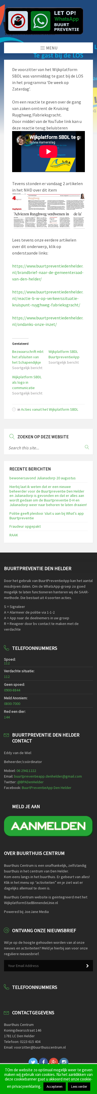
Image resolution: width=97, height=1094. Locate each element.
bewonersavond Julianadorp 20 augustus (42, 478)
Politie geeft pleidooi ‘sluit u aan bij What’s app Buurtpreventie (46, 515)
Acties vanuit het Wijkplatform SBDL (49, 409)
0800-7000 (12, 703)
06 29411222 (26, 770)
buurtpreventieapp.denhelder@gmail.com (48, 776)
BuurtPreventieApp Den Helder (46, 787)
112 (7, 663)
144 (7, 717)
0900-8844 (12, 690)
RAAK (13, 535)
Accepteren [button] (55, 1086)
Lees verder (79, 1086)
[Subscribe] (88, 966)
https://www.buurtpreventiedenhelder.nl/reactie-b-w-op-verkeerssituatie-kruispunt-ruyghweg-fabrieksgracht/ (47, 298)
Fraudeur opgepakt (25, 526)
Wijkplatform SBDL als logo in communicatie (26, 382)
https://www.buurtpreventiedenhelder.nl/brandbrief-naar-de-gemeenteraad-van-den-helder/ (48, 272)
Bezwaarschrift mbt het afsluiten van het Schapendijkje (27, 357)
